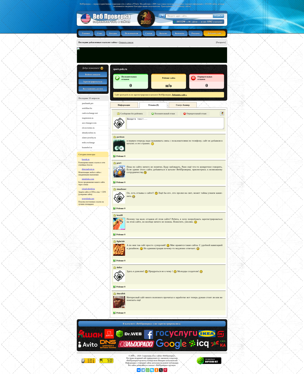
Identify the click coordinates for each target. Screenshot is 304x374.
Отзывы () (153, 105)
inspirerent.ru (87, 118)
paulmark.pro (87, 103)
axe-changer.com (89, 123)
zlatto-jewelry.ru (89, 137)
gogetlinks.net (88, 198)
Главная (86, 33)
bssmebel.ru (87, 147)
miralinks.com (88, 179)
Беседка (113, 33)
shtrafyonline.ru (89, 133)
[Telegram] (143, 370)
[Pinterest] (165, 370)
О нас (99, 33)
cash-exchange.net (90, 113)
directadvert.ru (88, 169)
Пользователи (131, 33)
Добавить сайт (214, 33)
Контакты (179, 33)
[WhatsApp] (147, 370)
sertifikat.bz (87, 108)
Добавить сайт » (179, 95)
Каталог (163, 33)
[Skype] (152, 370)
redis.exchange (88, 142)
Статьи (149, 33)
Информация (124, 105)
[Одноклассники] (156, 370)
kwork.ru (85, 159)
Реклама (196, 33)
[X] (161, 370)
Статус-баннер (183, 105)
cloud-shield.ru (88, 189)
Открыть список (126, 42)
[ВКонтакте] (139, 370)
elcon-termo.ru (88, 128)
